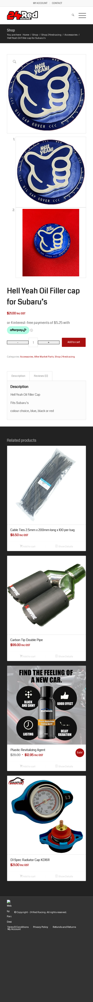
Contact (57, 3)
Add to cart (73, 342)
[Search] (70, 15)
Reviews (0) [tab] (41, 376)
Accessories (26, 356)
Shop (11, 30)
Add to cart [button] (29, 546)
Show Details (65, 546)
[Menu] (80, 15)
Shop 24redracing (65, 356)
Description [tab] (18, 376)
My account (40, 3)
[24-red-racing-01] (38, 15)
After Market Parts (44, 356)
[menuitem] (40, 3)
